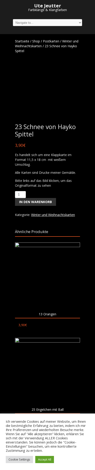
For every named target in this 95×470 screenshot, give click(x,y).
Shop (36, 41)
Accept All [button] (44, 459)
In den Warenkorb (35, 202)
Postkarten (51, 41)
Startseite (22, 41)
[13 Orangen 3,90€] (47, 274)
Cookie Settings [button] (19, 459)
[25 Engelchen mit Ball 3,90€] (47, 370)
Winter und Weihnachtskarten (53, 215)
